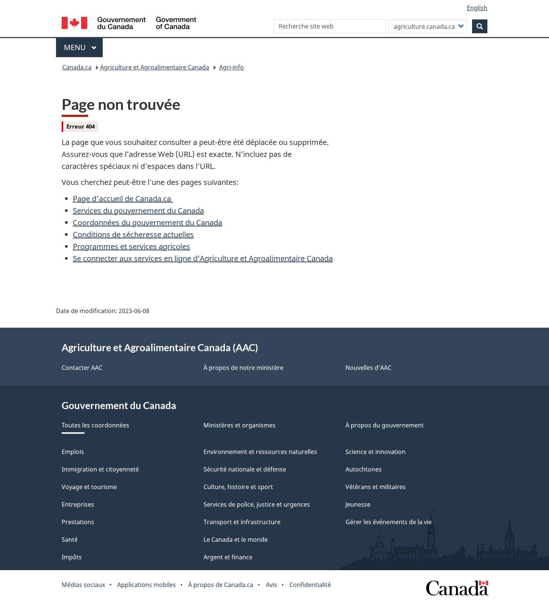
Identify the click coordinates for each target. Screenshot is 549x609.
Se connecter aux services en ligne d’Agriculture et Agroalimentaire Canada (203, 258)
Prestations (78, 522)
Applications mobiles (146, 585)
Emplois (73, 452)
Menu (83, 47)
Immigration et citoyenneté (100, 469)
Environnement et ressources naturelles (260, 452)
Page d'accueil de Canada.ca (123, 199)
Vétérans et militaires (375, 487)
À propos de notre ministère (243, 368)
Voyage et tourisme (89, 487)
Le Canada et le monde (236, 539)
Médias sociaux (83, 585)
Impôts (72, 557)
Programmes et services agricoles (131, 246)
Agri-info (231, 67)
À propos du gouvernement (384, 425)
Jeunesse (357, 504)
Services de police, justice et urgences (257, 504)
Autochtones (363, 469)
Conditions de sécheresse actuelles (133, 234)
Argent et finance (228, 557)
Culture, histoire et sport (238, 487)
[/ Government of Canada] (129, 24)
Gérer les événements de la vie (388, 522)
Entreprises (78, 504)
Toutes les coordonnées (95, 425)
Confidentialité (310, 585)
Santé (70, 539)
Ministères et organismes (240, 425)
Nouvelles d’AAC (368, 368)
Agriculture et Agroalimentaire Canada (154, 67)
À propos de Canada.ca (220, 585)
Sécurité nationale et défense (245, 469)
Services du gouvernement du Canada (138, 210)
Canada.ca (77, 67)
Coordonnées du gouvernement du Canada (147, 222)
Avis (271, 585)
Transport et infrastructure (242, 522)
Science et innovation (375, 452)
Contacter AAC (82, 368)
